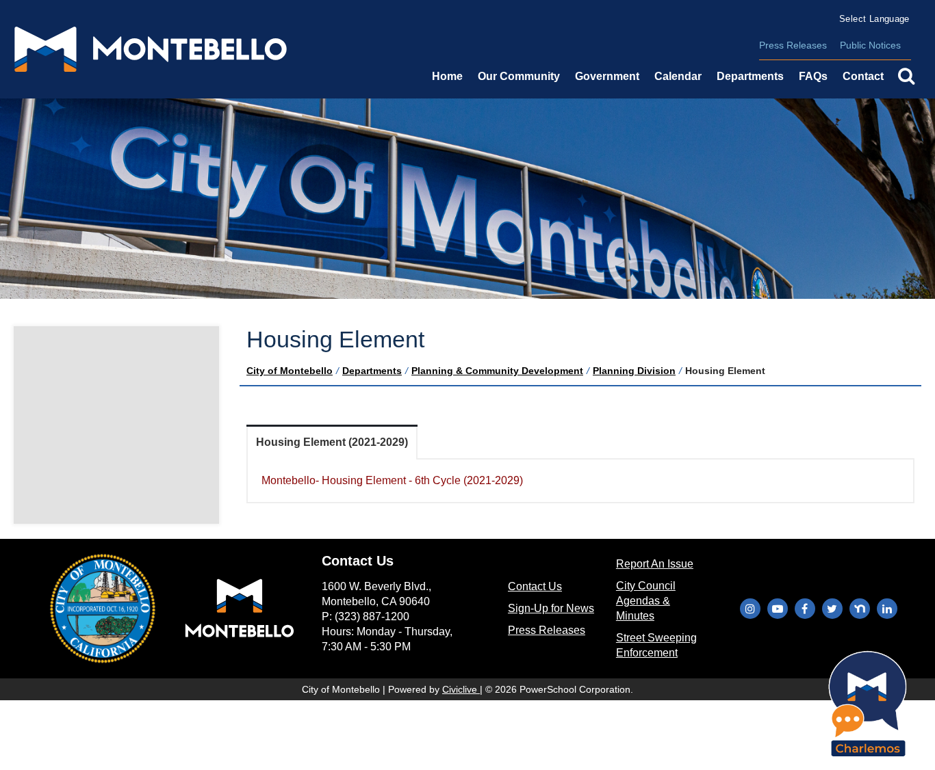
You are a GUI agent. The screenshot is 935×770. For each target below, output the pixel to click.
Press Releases (793, 45)
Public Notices (870, 45)
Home (447, 76)
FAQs (813, 76)
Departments (372, 370)
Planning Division (634, 370)
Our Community (519, 76)
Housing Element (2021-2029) (332, 442)
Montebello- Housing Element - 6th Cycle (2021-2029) (392, 480)
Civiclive (461, 689)
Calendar (678, 76)
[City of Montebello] (150, 49)
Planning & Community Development (497, 370)
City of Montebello (289, 370)
